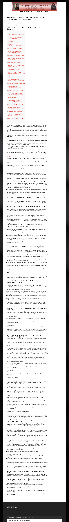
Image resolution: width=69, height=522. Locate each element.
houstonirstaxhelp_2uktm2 (12, 21)
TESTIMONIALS (40, 11)
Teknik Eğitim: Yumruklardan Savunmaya (15, 114)
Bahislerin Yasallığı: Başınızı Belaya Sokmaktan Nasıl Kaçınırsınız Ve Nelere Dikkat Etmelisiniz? (15, 53)
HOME (21, 11)
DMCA (32, 517)
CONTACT (47, 11)
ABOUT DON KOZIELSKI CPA (30, 11)
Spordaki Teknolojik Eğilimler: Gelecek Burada (16, 83)
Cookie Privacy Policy (26, 517)
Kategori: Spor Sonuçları (12, 61)
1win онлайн (9, 156)
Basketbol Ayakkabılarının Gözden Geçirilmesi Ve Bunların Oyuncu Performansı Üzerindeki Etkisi (16, 75)
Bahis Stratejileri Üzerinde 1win (14, 107)
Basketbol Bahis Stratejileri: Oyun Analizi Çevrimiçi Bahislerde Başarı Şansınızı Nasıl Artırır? (16, 34)
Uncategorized (25, 21)
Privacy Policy (18, 517)
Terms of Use (11, 517)
